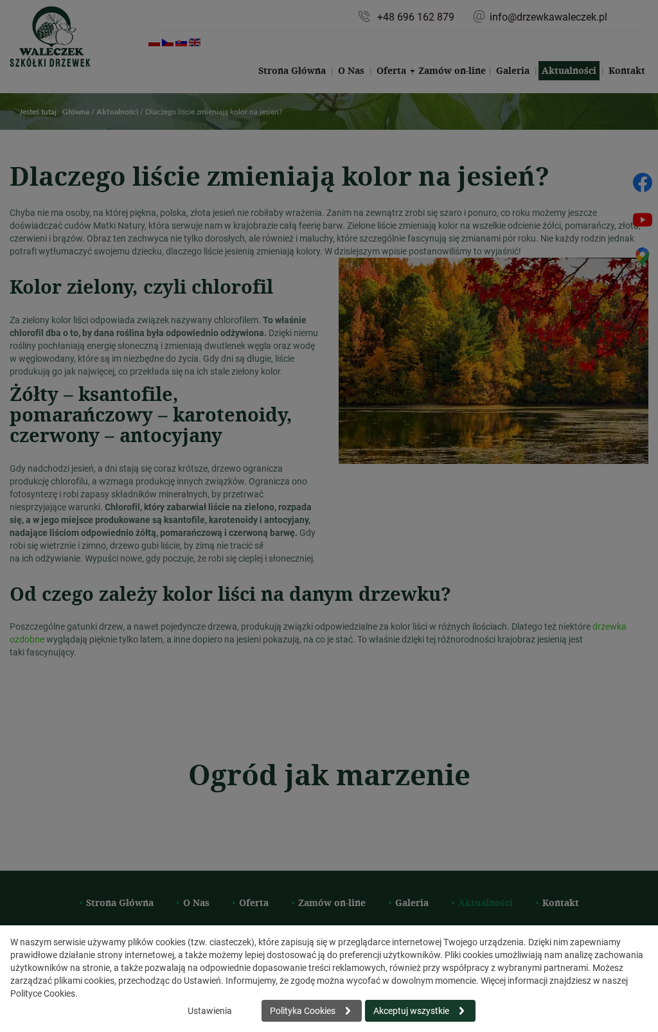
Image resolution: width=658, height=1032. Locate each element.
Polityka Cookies (302, 1010)
